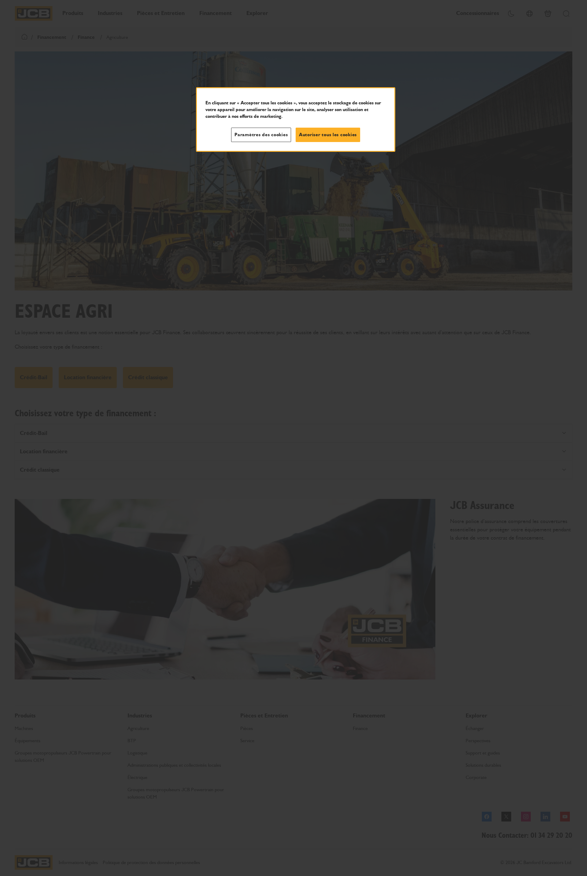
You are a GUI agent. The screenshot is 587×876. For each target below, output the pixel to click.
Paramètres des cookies (261, 134)
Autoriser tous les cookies (328, 134)
